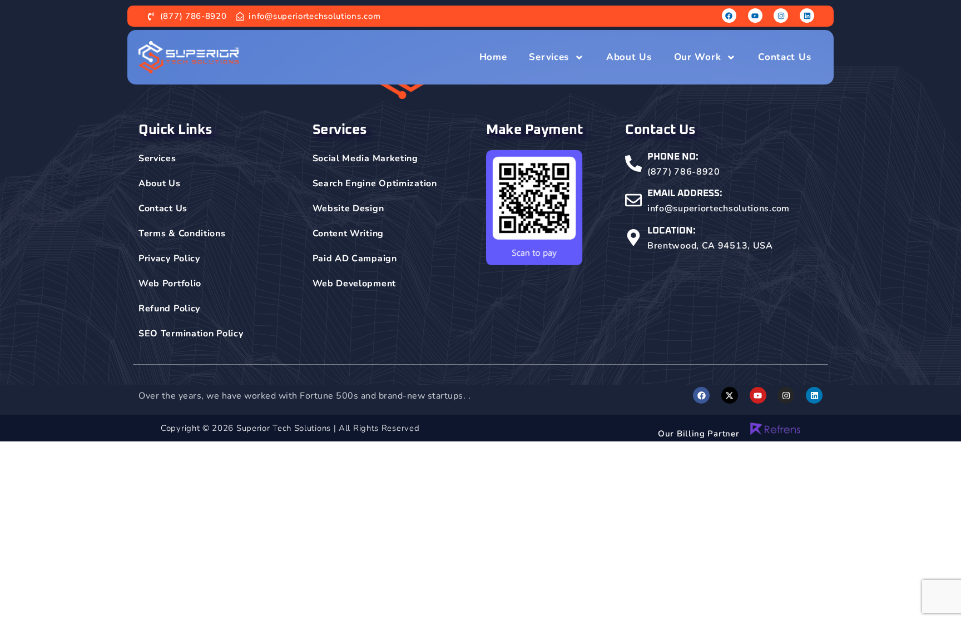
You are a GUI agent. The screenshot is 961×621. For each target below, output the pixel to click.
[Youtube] (755, 15)
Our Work (697, 57)
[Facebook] (729, 15)
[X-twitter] (729, 395)
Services (549, 57)
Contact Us (784, 57)
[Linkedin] (807, 15)
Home (493, 57)
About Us (629, 57)
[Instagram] (781, 15)
